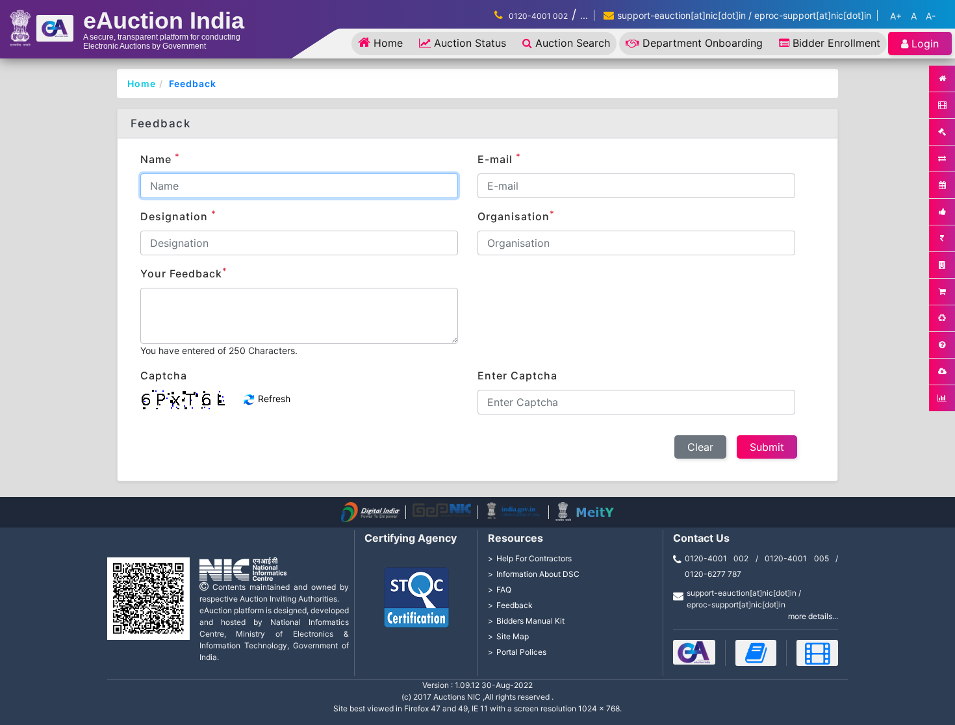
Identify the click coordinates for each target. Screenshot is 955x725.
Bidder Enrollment (836, 42)
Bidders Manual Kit (530, 621)
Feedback (192, 83)
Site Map (512, 636)
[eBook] (756, 653)
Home (388, 42)
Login (925, 43)
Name (160, 158)
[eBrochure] (694, 652)
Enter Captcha (517, 375)
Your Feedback (183, 273)
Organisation (516, 216)
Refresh (272, 398)
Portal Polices (521, 652)
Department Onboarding (703, 42)
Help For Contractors (534, 558)
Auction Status (470, 42)
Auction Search (572, 42)
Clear (700, 446)
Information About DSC (537, 574)
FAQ (503, 589)
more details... (813, 616)
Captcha (163, 375)
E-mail (499, 158)
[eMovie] (817, 653)
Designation (178, 216)
